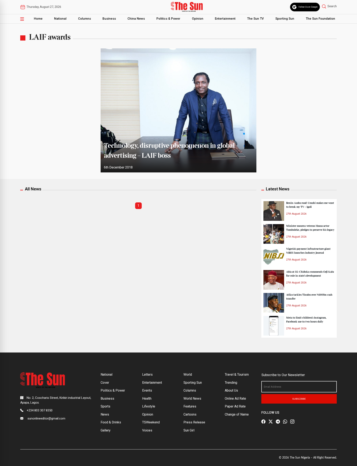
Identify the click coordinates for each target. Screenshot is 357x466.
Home (38, 18)
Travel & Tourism (237, 374)
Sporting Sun (284, 18)
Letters (147, 374)
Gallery (106, 430)
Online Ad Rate (235, 398)
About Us (231, 390)
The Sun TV (255, 18)
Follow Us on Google (308, 7)
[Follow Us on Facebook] (263, 421)
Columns (84, 18)
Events (147, 390)
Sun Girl (188, 430)
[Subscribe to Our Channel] (278, 421)
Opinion (197, 18)
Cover (105, 383)
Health (146, 398)
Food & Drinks (111, 422)
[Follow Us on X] (271, 421)
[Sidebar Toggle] (22, 19)
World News (192, 398)
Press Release (194, 422)
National (60, 18)
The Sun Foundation (320, 18)
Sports (105, 406)
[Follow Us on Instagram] (292, 421)
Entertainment (225, 18)
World (187, 374)
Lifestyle (148, 406)
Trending (231, 383)
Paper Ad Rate (235, 406)
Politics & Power (168, 18)
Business (109, 18)
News (105, 414)
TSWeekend (151, 422)
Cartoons (189, 414)
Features (189, 406)
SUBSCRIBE (299, 399)
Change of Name (237, 414)
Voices (147, 430)
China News (136, 18)
